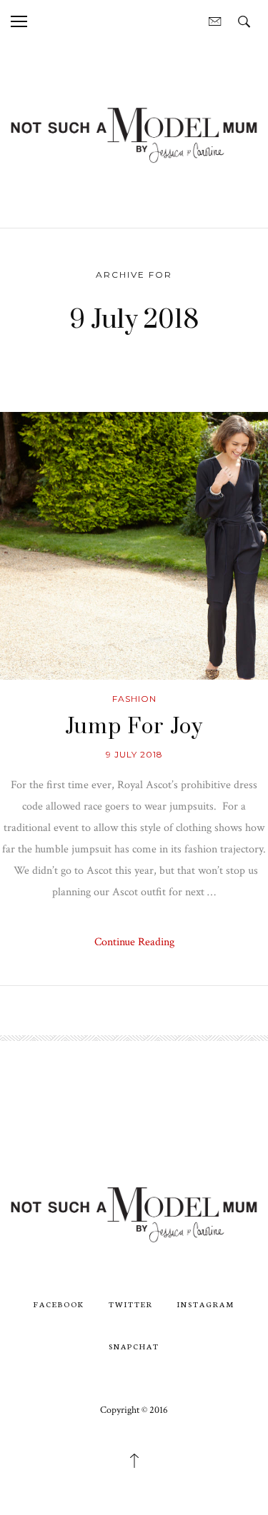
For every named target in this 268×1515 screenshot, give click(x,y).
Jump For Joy (134, 726)
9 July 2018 (134, 754)
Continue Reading (134, 942)
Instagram (205, 1304)
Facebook (59, 1304)
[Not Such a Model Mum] (134, 134)
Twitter (131, 1304)
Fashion (134, 698)
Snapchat (134, 1346)
